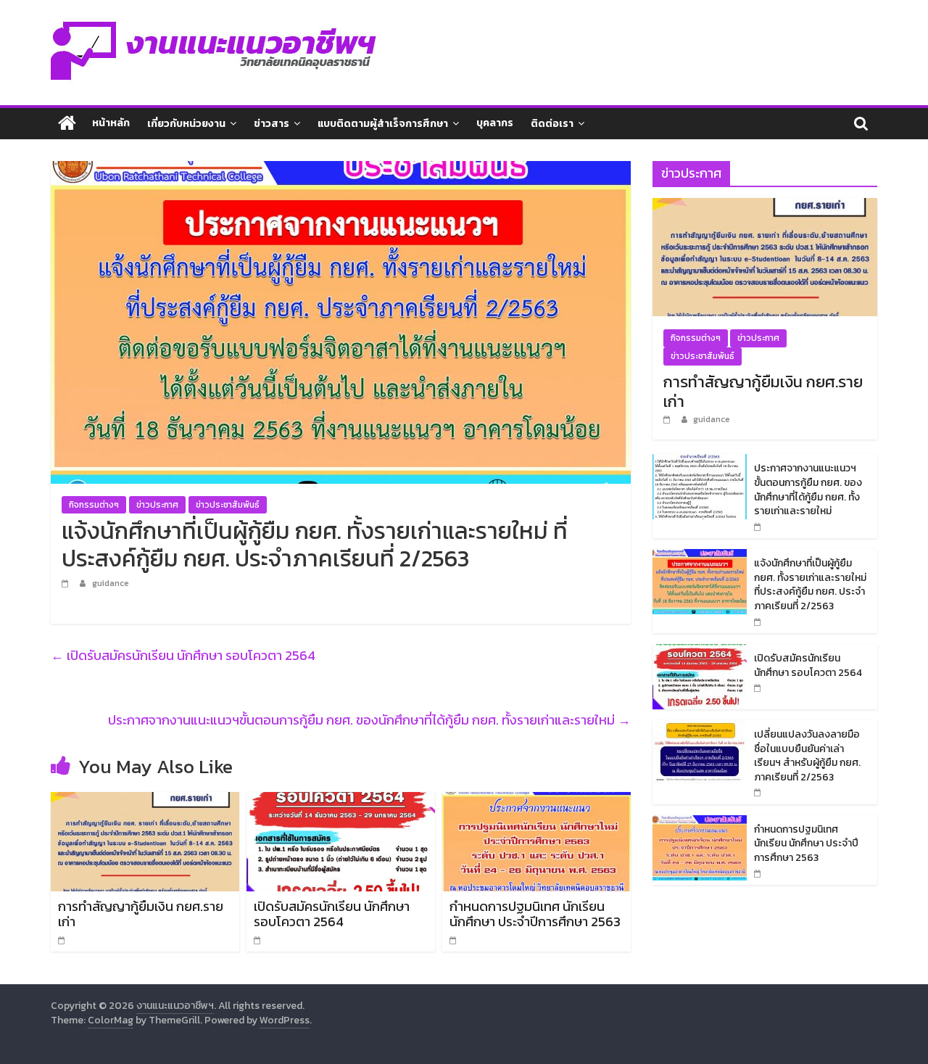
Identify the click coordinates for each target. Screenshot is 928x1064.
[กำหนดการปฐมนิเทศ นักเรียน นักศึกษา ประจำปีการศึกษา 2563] (536, 800)
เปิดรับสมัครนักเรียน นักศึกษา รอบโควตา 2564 (183, 655)
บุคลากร (494, 123)
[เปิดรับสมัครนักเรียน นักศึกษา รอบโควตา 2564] (340, 800)
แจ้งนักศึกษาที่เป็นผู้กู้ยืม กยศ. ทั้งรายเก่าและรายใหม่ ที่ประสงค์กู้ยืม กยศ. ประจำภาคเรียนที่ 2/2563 (810, 585)
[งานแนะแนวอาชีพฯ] (67, 123)
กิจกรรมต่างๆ (94, 504)
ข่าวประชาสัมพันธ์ (228, 504)
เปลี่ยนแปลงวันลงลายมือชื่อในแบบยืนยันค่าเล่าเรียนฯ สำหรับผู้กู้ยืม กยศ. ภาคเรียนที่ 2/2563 (807, 756)
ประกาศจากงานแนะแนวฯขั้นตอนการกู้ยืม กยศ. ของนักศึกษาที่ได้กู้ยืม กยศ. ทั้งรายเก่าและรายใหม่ (369, 720)
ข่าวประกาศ (157, 504)
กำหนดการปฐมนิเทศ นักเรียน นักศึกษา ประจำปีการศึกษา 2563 (535, 914)
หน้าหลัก (111, 123)
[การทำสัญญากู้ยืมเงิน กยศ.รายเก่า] (145, 800)
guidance (110, 583)
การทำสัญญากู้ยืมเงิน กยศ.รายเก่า (140, 914)
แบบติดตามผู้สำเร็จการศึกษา (383, 123)
